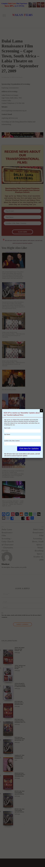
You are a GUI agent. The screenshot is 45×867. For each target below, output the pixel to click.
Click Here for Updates (29, 449)
